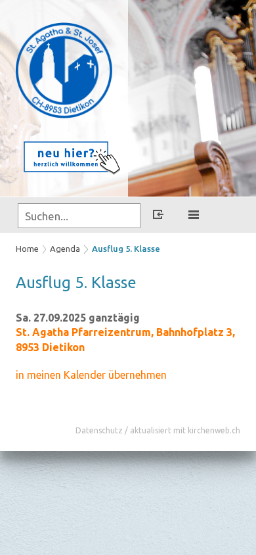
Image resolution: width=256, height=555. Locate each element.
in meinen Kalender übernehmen (91, 375)
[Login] (158, 216)
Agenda (65, 248)
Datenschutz (99, 430)
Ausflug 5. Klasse (126, 248)
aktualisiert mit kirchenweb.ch (185, 430)
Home (27, 248)
